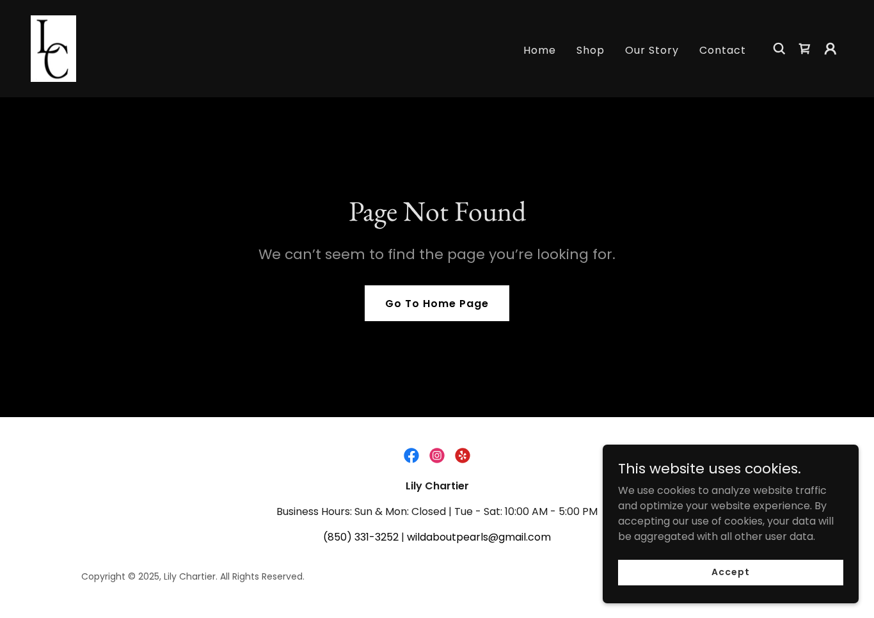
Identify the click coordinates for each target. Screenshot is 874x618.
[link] (53, 47)
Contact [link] (722, 50)
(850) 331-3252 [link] (361, 537)
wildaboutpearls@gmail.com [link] (479, 537)
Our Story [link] (652, 50)
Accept (730, 572)
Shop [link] (590, 50)
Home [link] (539, 50)
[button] (830, 48)
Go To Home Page (437, 303)
